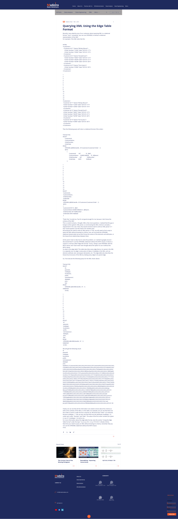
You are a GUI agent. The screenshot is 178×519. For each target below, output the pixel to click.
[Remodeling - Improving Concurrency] (88, 452)
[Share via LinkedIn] (70, 432)
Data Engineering (80, 12)
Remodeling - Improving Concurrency (87, 461)
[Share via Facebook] (63, 432)
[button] (106, 12)
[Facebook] (59, 510)
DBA (90, 12)
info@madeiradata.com (62, 492)
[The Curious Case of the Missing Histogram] (66, 452)
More (96, 12)
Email (168, 508)
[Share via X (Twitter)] (67, 432)
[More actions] (113, 22)
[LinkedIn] (62, 510)
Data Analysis (68, 12)
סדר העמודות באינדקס (109, 460)
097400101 (60, 503)
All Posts (58, 12)
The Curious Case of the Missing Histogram (65, 461)
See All (119, 444)
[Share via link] (73, 432)
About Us (79, 476)
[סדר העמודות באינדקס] (111, 452)
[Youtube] (56, 510)
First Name (169, 500)
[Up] (89, 516)
